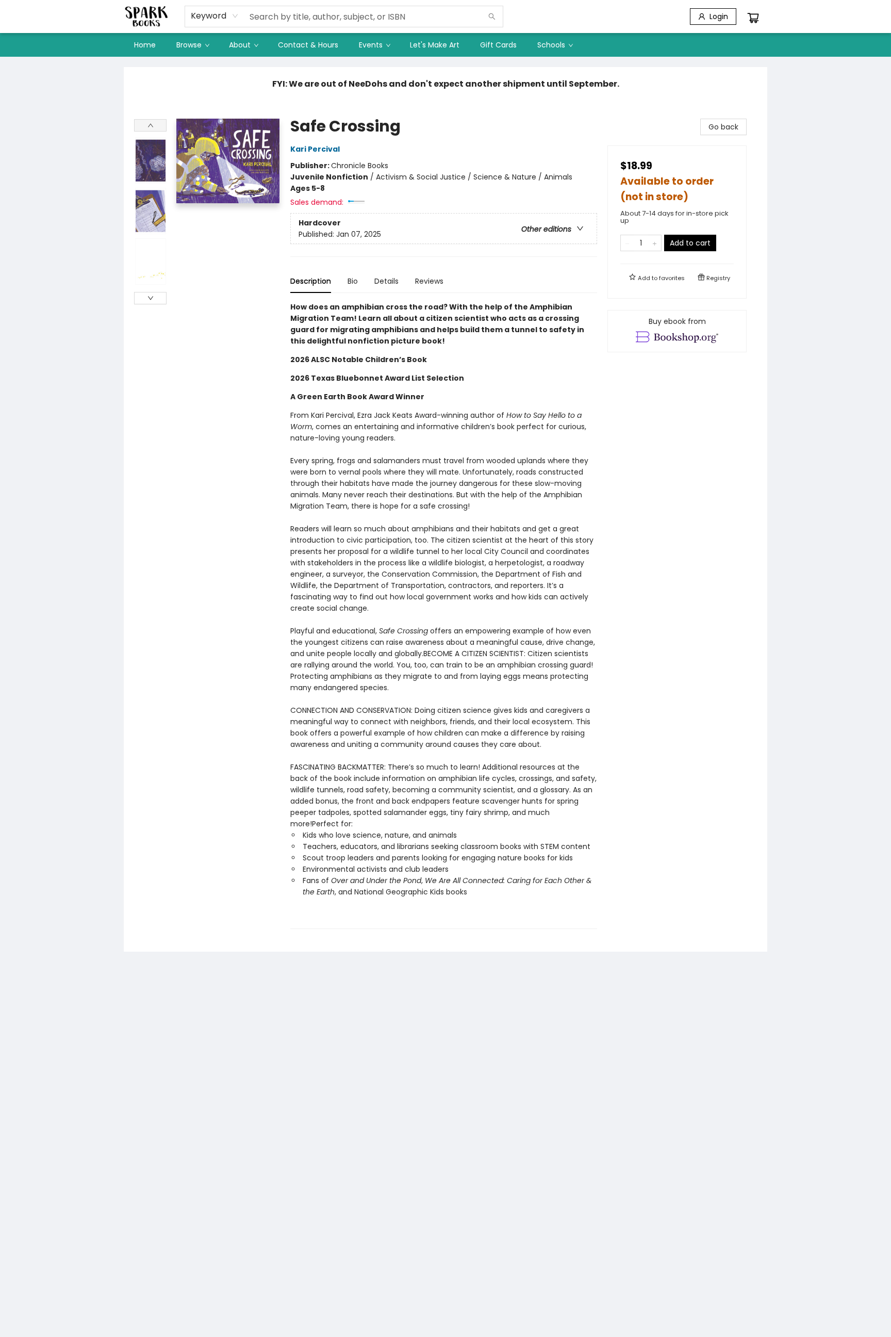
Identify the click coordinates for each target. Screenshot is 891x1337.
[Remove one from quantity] (627, 243)
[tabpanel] (443, 615)
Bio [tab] (353, 281)
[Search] (492, 16)
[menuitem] (145, 45)
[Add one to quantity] (654, 243)
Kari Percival (315, 149)
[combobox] (214, 16)
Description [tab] (310, 281)
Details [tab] (386, 281)
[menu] (445, 45)
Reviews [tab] (429, 281)
